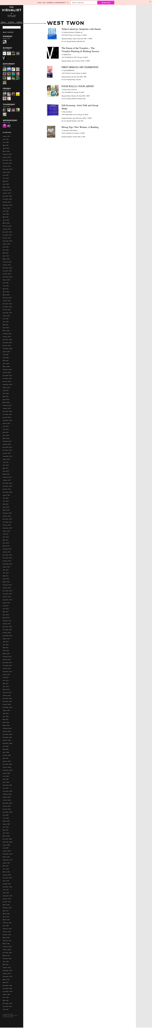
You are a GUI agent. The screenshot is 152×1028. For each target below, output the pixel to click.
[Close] (150, 1)
